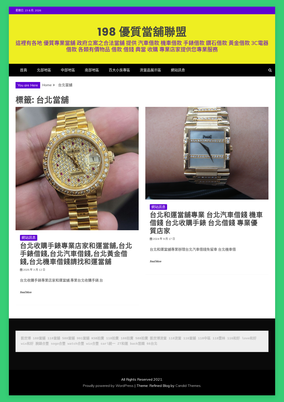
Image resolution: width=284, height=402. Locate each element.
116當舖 (189, 338)
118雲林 (219, 338)
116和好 (233, 338)
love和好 (249, 338)
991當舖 (83, 338)
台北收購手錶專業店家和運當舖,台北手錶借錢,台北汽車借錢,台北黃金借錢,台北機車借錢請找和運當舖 (76, 253)
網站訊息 (178, 70)
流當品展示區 (150, 70)
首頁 (23, 70)
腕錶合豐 (42, 344)
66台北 (152, 344)
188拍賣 (127, 338)
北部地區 (44, 70)
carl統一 (108, 344)
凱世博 (26, 338)
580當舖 (68, 338)
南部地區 (92, 70)
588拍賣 (141, 338)
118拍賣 (112, 338)
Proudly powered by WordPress (108, 385)
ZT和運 (122, 344)
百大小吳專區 (119, 70)
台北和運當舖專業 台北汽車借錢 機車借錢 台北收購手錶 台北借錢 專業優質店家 (206, 223)
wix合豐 (92, 344)
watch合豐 (75, 344)
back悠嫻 (137, 344)
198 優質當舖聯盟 (142, 32)
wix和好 (27, 344)
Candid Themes (188, 385)
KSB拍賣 (97, 338)
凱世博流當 (158, 338)
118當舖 (53, 338)
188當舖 (39, 338)
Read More (25, 292)
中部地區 (68, 70)
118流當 (175, 338)
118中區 (204, 338)
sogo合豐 (58, 344)
